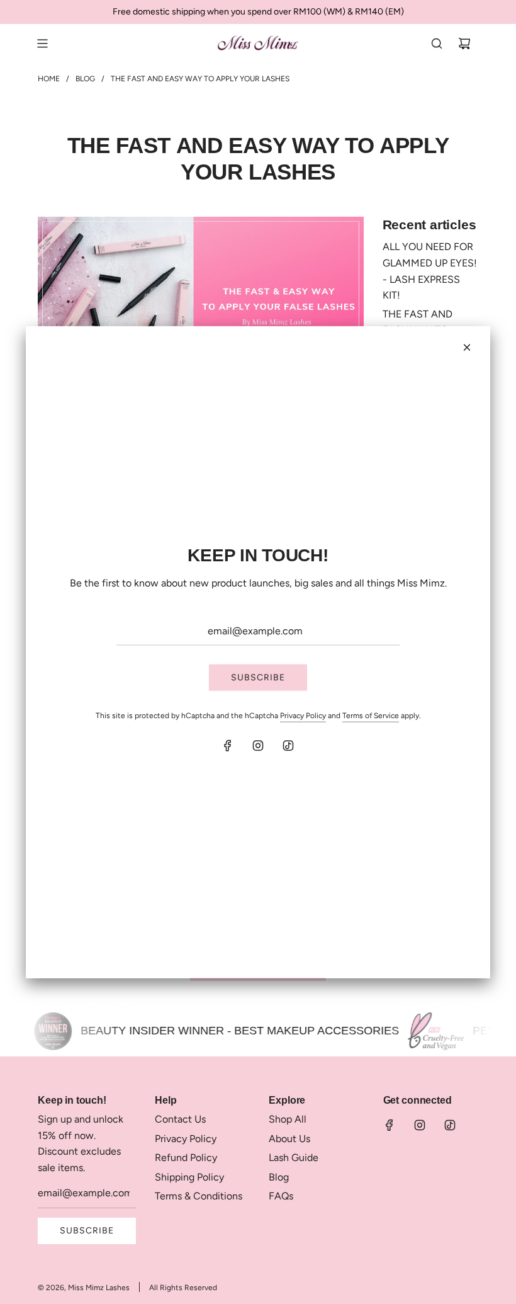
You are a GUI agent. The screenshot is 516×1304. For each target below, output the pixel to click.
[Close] (467, 348)
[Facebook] (228, 745)
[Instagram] (258, 745)
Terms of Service (370, 715)
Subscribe (258, 677)
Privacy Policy (303, 715)
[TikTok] (288, 745)
